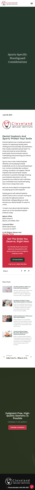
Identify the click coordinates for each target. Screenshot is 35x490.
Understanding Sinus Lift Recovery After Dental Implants (23, 316)
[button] (31, 3)
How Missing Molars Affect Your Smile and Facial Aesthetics (22, 287)
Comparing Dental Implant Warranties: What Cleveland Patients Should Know (21, 333)
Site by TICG (8, 234)
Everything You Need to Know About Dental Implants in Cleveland (23, 301)
